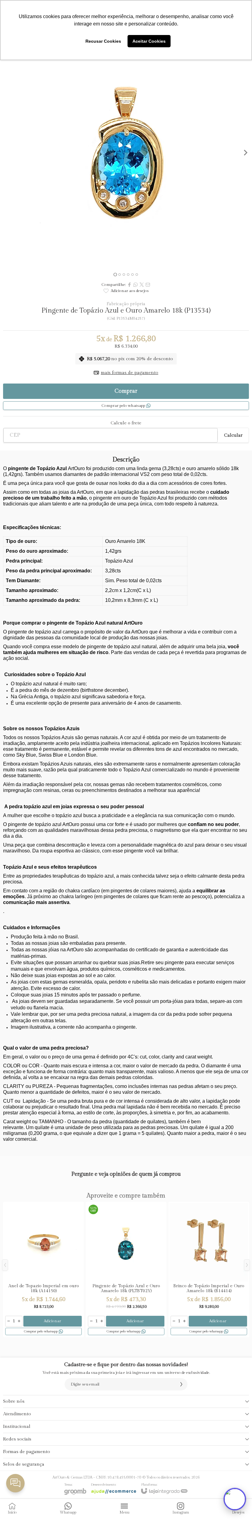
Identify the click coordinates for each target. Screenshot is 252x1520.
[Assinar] (181, 1384)
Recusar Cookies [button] (103, 41)
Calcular (233, 435)
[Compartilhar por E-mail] (148, 285)
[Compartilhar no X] (142, 285)
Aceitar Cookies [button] (149, 41)
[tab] (115, 274)
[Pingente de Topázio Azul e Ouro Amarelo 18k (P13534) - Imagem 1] (126, 153)
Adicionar (52, 1321)
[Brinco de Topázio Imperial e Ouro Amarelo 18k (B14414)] (209, 1269)
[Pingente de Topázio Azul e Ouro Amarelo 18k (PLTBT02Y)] (126, 1269)
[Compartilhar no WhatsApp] (135, 285)
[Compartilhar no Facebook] (129, 285)
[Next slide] (245, 152)
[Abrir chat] (235, 1499)
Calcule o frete (126, 423)
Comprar (126, 391)
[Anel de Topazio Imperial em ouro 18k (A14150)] (43, 1269)
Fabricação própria (126, 304)
